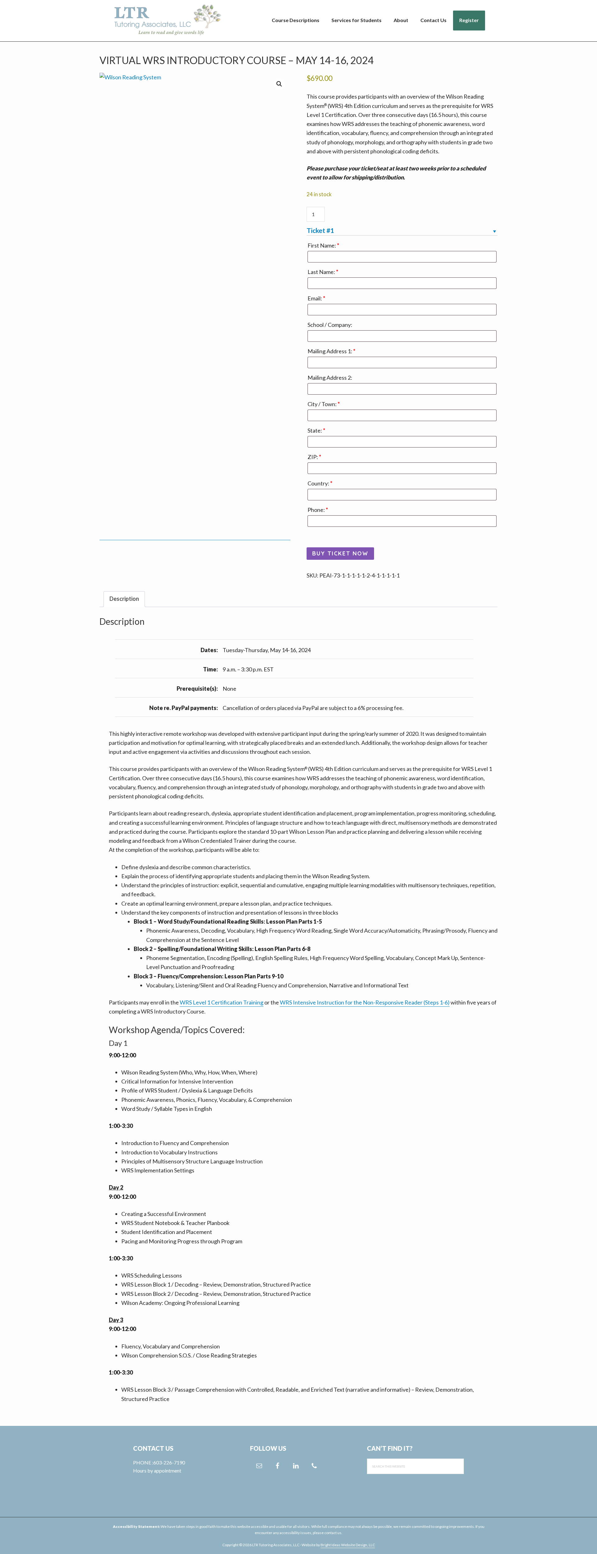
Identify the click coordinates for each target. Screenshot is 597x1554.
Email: (316, 298)
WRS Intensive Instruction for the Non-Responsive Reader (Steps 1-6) (365, 1002)
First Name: (323, 245)
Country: (320, 483)
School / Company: (330, 324)
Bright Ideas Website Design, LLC (348, 1544)
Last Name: (323, 271)
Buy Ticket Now (340, 553)
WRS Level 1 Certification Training (221, 1002)
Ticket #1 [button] (320, 230)
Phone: (318, 509)
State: (316, 430)
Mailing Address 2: (330, 377)
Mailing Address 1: (331, 351)
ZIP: (314, 456)
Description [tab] (124, 598)
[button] (279, 84)
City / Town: (324, 404)
